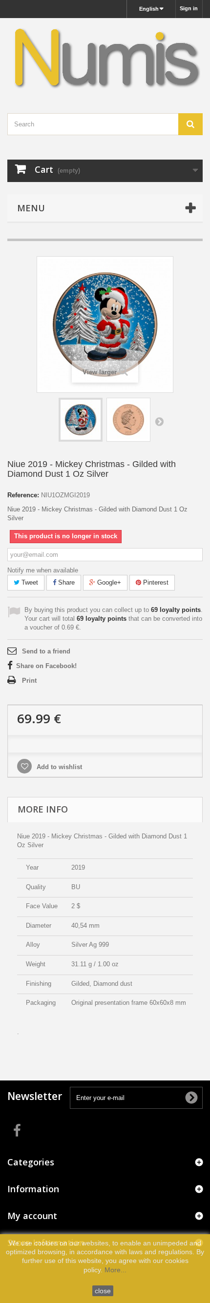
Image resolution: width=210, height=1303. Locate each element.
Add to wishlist (58, 767)
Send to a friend (46, 651)
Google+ (108, 582)
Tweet (29, 582)
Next (159, 421)
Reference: (23, 495)
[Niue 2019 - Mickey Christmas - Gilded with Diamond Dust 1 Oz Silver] (80, 419)
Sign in (189, 8)
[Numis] (105, 57)
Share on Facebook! (46, 666)
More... (115, 1270)
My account (32, 1216)
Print (29, 680)
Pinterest (154, 582)
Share (65, 582)
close (103, 1291)
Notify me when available (42, 570)
